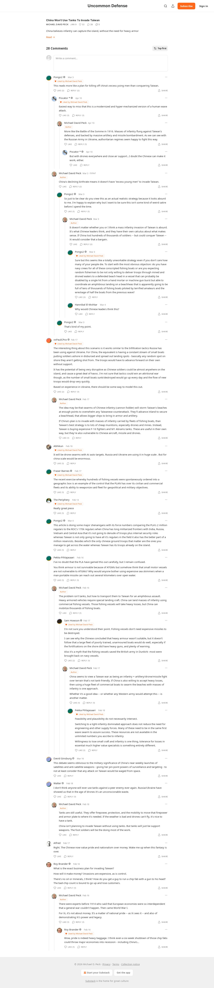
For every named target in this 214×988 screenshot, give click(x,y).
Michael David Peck (57, 24)
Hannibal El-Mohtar (86, 304)
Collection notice (130, 964)
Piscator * (64, 98)
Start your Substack (98, 972)
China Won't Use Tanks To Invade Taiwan (73, 20)
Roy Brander (61, 863)
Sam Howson (71, 620)
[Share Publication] (173, 6)
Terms (115, 964)
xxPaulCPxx (60, 339)
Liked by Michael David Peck (69, 81)
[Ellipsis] (166, 77)
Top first (162, 48)
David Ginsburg (63, 758)
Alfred (57, 843)
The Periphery (62, 499)
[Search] (165, 6)
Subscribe (186, 6)
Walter (57, 783)
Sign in (203, 6)
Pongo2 (58, 77)
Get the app (123, 972)
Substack (90, 980)
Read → (50, 37)
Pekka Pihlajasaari (64, 557)
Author (68, 127)
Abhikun (58, 446)
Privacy (106, 964)
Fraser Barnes (61, 470)
